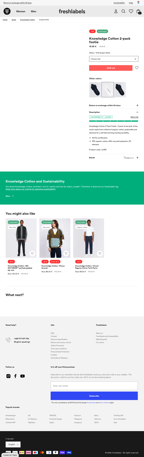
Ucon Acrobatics (120, 419)
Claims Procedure (57, 345)
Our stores (100, 342)
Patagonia (78, 419)
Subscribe (94, 395)
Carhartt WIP (10, 422)
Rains (96, 415)
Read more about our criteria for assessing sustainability (30, 189)
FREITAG (53, 415)
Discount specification (59, 339)
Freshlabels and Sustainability (107, 336)
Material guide (101, 339)
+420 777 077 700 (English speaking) (22, 340)
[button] (123, 11)
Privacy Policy (91, 402)
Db (29, 415)
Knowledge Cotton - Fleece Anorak (53, 267)
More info (134, 117)
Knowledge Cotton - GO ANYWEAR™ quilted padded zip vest (20, 268)
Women (20, 11)
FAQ (52, 333)
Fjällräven (31, 422)
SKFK (96, 422)
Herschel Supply (56, 419)
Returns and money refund (61, 342)
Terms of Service (104, 402)
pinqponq (78, 422)
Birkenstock (10, 419)
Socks (14, 19)
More (8, 196)
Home (5, 19)
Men (33, 11)
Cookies (54, 354)
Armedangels (11, 415)
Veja (115, 422)
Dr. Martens (32, 419)
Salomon (97, 419)
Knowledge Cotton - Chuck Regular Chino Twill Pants (87, 267)
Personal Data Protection (60, 351)
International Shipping (59, 358)
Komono (77, 415)
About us (99, 333)
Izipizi (52, 422)
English (12, 444)
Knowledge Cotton (27, 19)
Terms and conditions (59, 348)
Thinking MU (118, 415)
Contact (54, 336)
